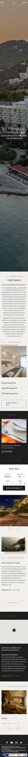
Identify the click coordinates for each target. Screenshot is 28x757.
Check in (7, 675)
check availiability (14, 689)
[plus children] (24, 684)
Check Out (20, 675)
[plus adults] (11, 684)
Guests (8, 682)
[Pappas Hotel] (14, 2)
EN (3, 6)
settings (16, 751)
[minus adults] (3, 684)
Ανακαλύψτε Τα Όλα (12, 605)
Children (20, 682)
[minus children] (16, 684)
